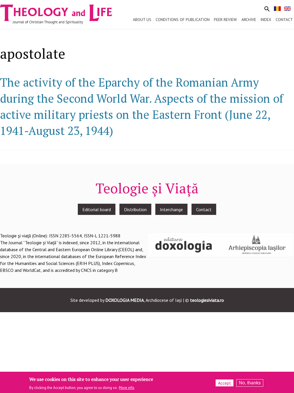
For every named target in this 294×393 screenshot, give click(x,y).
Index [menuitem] (265, 19)
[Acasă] (61, 14)
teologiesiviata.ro (207, 300)
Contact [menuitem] (284, 19)
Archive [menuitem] (248, 19)
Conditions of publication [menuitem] (183, 19)
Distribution (135, 209)
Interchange (171, 209)
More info (126, 388)
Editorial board (96, 209)
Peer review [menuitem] (225, 19)
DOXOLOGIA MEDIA (124, 300)
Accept (224, 383)
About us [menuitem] (142, 19)
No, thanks (250, 382)
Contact (204, 209)
